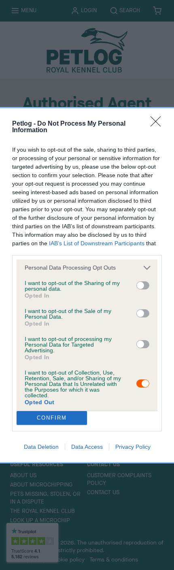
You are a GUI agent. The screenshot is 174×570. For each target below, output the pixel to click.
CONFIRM (52, 418)
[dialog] (87, 285)
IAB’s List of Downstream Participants (96, 243)
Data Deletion (41, 447)
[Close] (158, 124)
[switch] (142, 285)
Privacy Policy (133, 447)
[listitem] (87, 268)
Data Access (87, 447)
